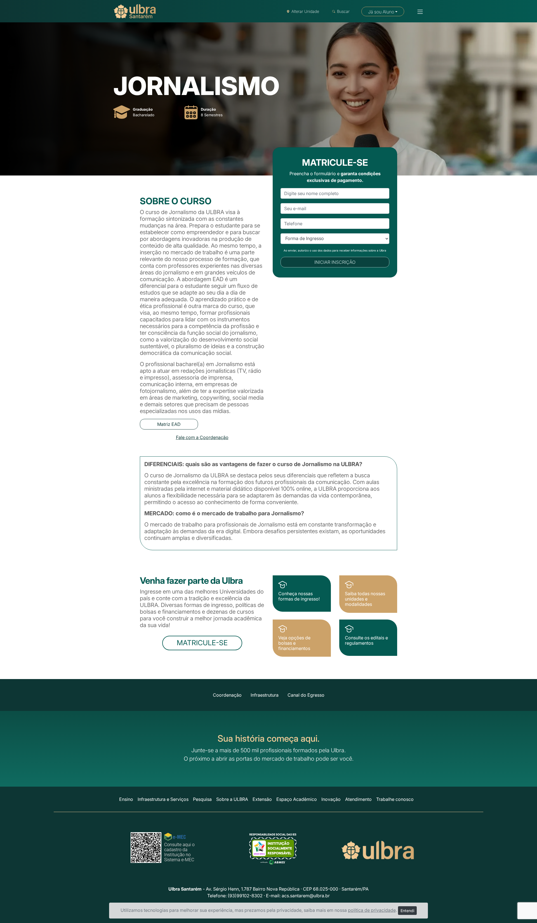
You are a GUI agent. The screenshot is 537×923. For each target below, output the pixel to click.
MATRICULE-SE (202, 643)
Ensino (126, 799)
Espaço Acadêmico (296, 799)
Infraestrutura (265, 695)
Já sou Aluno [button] (381, 12)
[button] (418, 11)
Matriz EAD (169, 424)
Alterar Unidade (305, 11)
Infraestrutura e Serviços (163, 799)
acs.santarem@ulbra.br (306, 895)
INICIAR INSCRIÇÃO (334, 262)
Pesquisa (202, 799)
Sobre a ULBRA (232, 799)
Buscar (343, 11)
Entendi (407, 910)
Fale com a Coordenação (202, 437)
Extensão (262, 799)
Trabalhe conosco (395, 799)
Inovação (331, 799)
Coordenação (227, 695)
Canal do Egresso (306, 695)
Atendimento (358, 799)
